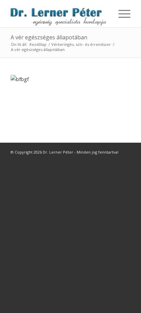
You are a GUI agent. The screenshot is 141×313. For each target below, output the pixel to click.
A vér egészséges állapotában (49, 37)
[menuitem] (121, 13)
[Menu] (121, 13)
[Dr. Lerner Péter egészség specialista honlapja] (58, 13)
